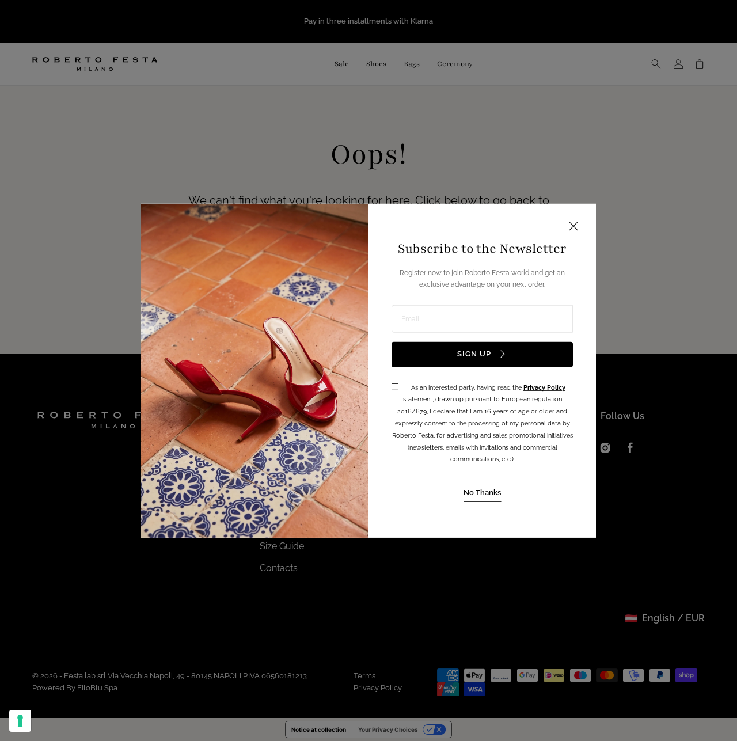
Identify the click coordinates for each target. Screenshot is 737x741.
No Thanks (482, 492)
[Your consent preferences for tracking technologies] (20, 721)
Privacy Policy (544, 387)
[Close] (573, 226)
